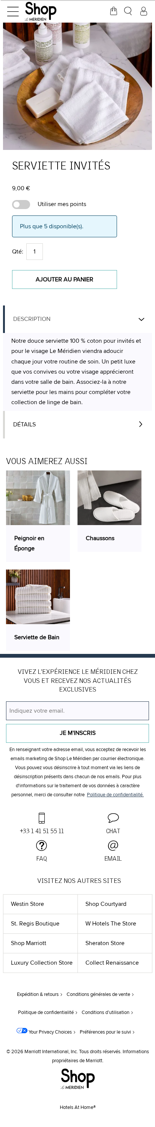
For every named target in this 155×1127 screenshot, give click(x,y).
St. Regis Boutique (35, 924)
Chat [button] (113, 831)
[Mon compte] (143, 11)
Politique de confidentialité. (115, 795)
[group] (77, 86)
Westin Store (27, 904)
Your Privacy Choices (49, 1032)
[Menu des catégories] (13, 11)
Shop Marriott (28, 943)
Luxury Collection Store (42, 963)
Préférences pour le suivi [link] (105, 1032)
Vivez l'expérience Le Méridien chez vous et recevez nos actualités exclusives (78, 681)
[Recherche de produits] (128, 11)
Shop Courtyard (105, 904)
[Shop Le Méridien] (50, 11)
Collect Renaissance (112, 963)
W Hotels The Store (110, 924)
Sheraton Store (105, 943)
